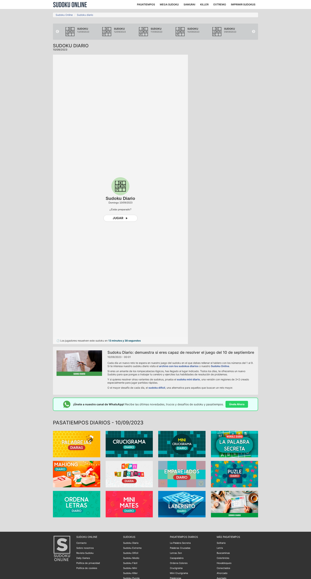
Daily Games (83, 558)
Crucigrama (176, 568)
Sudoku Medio (131, 558)
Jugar (118, 218)
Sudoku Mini (130, 568)
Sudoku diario (85, 14)
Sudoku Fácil (130, 563)
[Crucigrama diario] (129, 443)
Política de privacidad (88, 563)
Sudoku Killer (130, 573)
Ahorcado (222, 573)
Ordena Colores (179, 563)
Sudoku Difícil (130, 552)
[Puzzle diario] (234, 473)
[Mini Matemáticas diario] (129, 503)
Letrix (220, 547)
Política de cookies (86, 568)
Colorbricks (223, 558)
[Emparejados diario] (182, 473)
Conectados (223, 568)
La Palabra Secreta (180, 542)
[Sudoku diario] (234, 503)
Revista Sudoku (85, 552)
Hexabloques (224, 563)
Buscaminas (223, 552)
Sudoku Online (70, 4)
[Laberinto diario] (182, 503)
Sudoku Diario (131, 542)
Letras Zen (176, 552)
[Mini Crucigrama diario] (182, 443)
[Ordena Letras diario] (76, 503)
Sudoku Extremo (132, 547)
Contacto (81, 542)
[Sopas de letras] (129, 473)
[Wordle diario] (234, 443)
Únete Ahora (236, 404)
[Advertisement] (225, 109)
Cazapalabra (176, 558)
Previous (57, 31)
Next (253, 31)
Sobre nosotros (85, 547)
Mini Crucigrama (179, 573)
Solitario (221, 542)
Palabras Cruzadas (180, 547)
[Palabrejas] (76, 443)
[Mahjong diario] (76, 473)
